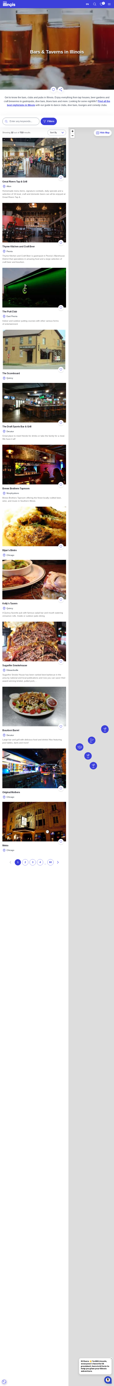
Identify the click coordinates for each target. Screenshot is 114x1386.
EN (87, 4)
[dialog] (4, 1382)
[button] (88, 756)
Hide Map (104, 132)
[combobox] (87, 4)
